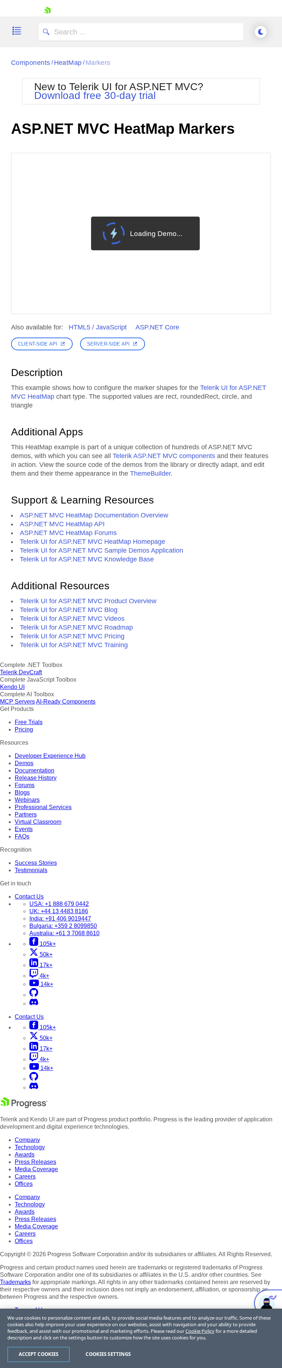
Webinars (27, 800)
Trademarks (15, 1282)
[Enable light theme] (261, 32)
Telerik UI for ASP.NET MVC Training (74, 645)
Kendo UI (12, 687)
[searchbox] (141, 32)
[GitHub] (33, 995)
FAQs (22, 836)
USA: (59, 904)
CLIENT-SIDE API (37, 344)
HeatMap (68, 62)
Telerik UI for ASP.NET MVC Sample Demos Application (101, 550)
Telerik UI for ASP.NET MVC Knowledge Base (87, 559)
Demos (24, 763)
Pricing (24, 729)
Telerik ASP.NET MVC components (164, 456)
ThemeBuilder (150, 473)
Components (30, 62)
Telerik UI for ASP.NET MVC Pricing (72, 636)
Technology (30, 1147)
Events (24, 829)
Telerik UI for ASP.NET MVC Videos (72, 618)
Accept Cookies (39, 1354)
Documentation (34, 770)
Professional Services (43, 807)
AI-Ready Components (65, 701)
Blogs (22, 792)
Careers (25, 1176)
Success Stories (36, 863)
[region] (141, 1338)
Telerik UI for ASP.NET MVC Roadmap (76, 627)
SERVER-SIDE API (108, 344)
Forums (25, 785)
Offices (24, 1184)
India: (60, 918)
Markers (98, 62)
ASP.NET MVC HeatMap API (62, 524)
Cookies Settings (108, 1354)
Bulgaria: (63, 926)
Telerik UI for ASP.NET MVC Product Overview (88, 601)
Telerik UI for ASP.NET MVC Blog (69, 609)
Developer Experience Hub (50, 756)
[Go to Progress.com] (24, 1106)
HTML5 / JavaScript (98, 327)
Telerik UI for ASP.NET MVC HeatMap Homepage (92, 541)
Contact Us (29, 896)
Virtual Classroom (38, 822)
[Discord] (33, 1003)
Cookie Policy (199, 1331)
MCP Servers (17, 701)
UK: (58, 911)
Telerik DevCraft (21, 672)
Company (27, 1140)
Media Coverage (36, 1169)
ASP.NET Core (157, 327)
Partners (26, 814)
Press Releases (35, 1162)
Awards (25, 1154)
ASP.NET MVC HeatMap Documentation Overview (94, 515)
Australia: (64, 933)
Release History (36, 778)
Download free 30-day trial (95, 95)
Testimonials (31, 870)
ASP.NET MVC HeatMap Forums (68, 532)
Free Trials (29, 722)
